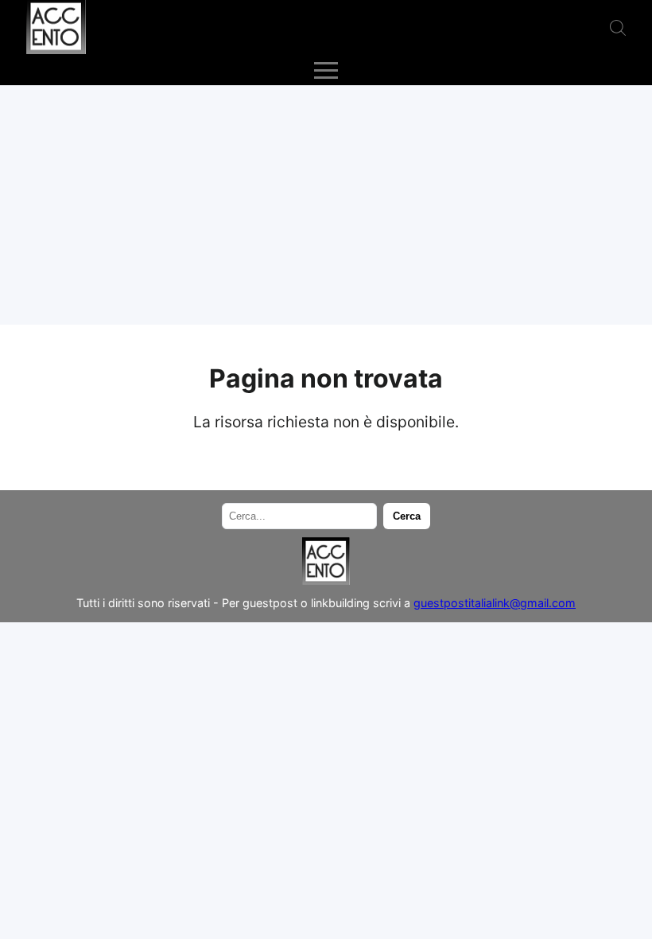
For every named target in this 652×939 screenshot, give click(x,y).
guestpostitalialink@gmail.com (494, 603)
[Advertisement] (326, 205)
